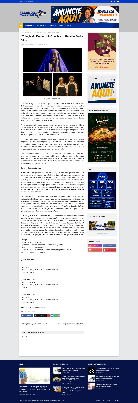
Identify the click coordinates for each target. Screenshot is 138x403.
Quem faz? (31, 1)
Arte (26, 311)
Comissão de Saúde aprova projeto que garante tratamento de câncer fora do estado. (34, 389)
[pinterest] (118, 1)
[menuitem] (21, 25)
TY (65, 400)
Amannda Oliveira (24, 394)
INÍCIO (98, 400)
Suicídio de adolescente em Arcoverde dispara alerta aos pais (107, 369)
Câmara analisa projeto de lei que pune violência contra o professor (73, 369)
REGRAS (109, 400)
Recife (29, 311)
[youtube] (114, 1)
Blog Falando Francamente (29, 44)
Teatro (30, 32)
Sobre (25, 1)
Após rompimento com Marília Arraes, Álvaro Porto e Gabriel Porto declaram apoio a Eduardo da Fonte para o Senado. (73, 389)
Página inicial (24, 32)
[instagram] (108, 1)
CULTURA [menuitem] (51, 25)
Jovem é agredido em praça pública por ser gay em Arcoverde (106, 385)
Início (20, 1)
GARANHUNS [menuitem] (40, 25)
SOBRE (103, 400)
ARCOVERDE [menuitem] (28, 25)
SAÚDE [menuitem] (69, 25)
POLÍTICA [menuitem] (61, 25)
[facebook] (111, 1)
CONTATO (116, 400)
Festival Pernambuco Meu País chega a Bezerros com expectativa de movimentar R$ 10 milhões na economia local (73, 379)
